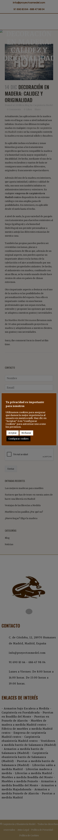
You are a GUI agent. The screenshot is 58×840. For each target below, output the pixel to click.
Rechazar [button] (26, 433)
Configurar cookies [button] (18, 438)
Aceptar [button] (12, 433)
